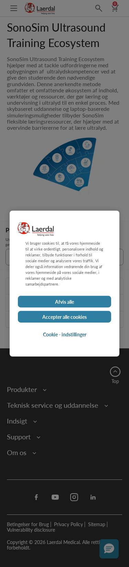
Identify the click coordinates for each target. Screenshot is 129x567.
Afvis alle (64, 301)
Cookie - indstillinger (64, 334)
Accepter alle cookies (64, 316)
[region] (64, 284)
